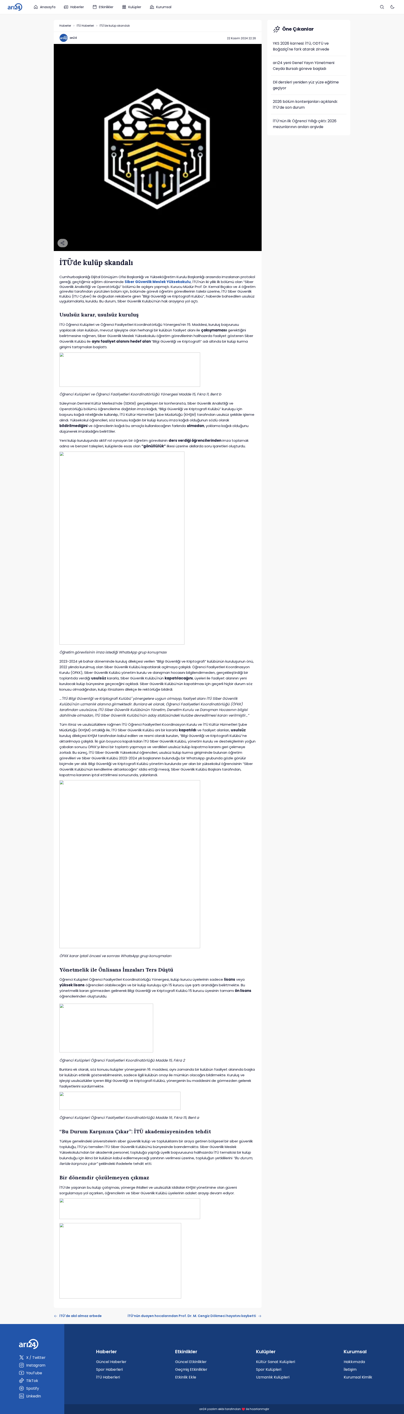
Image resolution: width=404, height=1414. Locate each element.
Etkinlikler (106, 7)
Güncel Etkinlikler (191, 1361)
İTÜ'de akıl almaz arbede (80, 1316)
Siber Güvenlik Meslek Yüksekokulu (158, 281)
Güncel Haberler (111, 1361)
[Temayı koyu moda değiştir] (392, 7)
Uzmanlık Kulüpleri (272, 1377)
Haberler (77, 7)
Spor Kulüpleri (268, 1369)
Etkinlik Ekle (185, 1377)
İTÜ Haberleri (85, 26)
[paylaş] (62, 243)
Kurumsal (163, 7)
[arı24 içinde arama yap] (382, 7)
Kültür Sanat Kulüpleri (275, 1361)
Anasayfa (47, 7)
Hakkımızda (354, 1361)
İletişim (350, 1369)
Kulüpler (134, 7)
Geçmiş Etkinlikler (191, 1369)
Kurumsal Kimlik (358, 1377)
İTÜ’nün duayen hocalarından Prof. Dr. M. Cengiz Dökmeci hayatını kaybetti (192, 1316)
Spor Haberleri (109, 1369)
